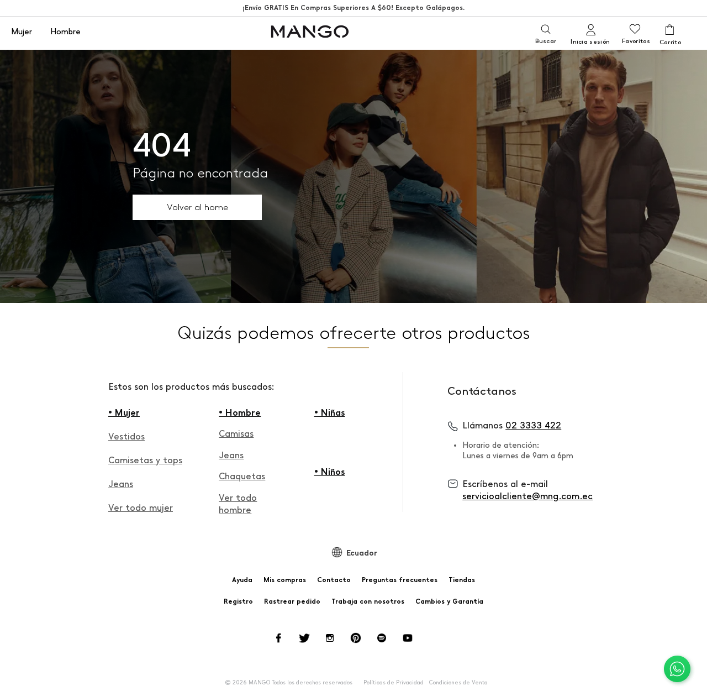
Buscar (545, 41)
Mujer (21, 32)
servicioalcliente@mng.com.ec (527, 496)
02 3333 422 (533, 425)
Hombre (65, 32)
